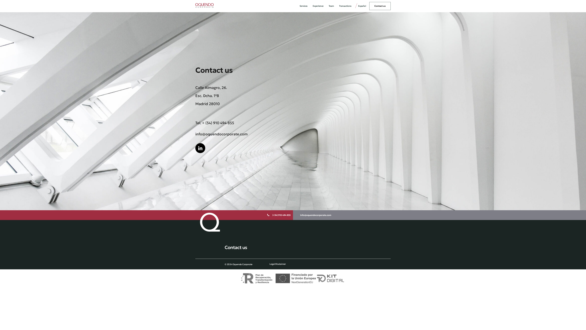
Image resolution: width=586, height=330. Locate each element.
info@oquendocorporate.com (221, 134)
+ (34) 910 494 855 (218, 123)
